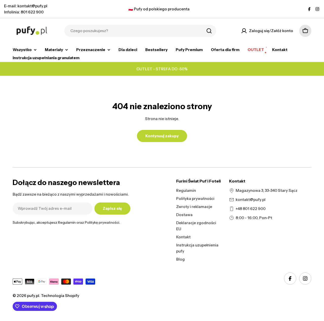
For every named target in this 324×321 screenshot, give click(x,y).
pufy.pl (33, 295)
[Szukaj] (209, 31)
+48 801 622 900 (251, 208)
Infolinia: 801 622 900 (24, 12)
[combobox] (140, 31)
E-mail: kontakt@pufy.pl (25, 6)
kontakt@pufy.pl (251, 199)
